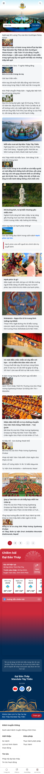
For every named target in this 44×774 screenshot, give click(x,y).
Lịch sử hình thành (10, 744)
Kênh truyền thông (11, 725)
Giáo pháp (28, 736)
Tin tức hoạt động (9, 762)
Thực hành (27, 744)
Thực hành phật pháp (32, 741)
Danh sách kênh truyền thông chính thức (19, 730)
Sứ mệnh (5, 741)
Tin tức (5, 754)
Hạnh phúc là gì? (11, 279)
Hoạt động (6, 748)
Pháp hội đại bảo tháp (11, 759)
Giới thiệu (6, 736)
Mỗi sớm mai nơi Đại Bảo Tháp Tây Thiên (21, 144)
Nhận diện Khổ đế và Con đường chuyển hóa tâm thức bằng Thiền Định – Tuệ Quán (21, 425)
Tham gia (36, 716)
